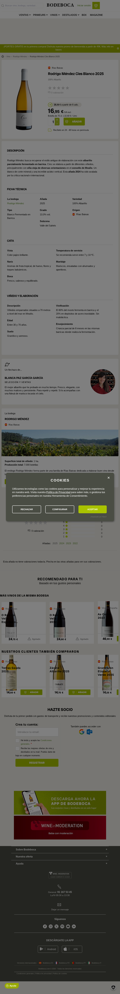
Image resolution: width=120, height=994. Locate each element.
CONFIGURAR (59, 509)
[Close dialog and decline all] (108, 478)
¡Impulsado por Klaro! (98, 517)
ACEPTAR (92, 509)
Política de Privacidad (58, 492)
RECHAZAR (27, 509)
